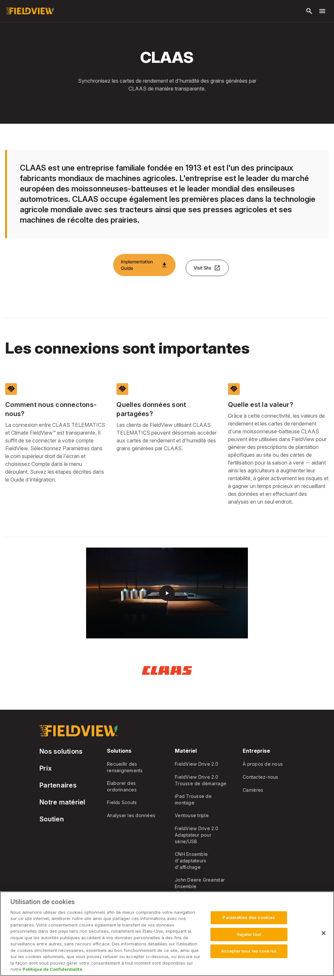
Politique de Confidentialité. (53, 969)
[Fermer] (323, 933)
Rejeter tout (249, 934)
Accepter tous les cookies (249, 951)
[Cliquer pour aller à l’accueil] (29, 11)
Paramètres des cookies (248, 917)
